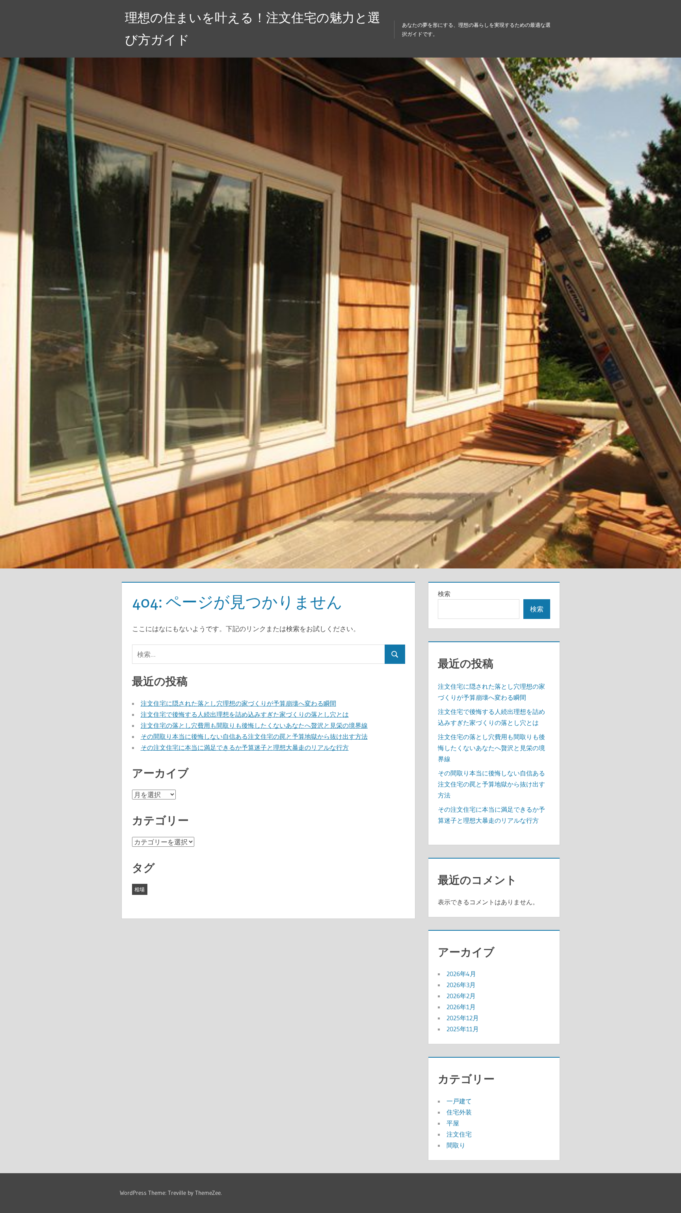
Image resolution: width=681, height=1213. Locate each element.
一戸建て (459, 1101)
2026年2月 (461, 996)
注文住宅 (459, 1134)
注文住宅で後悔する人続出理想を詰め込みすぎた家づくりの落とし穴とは (245, 714)
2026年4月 (461, 974)
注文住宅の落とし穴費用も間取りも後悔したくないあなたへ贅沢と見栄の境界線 (254, 725)
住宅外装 (459, 1112)
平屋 (453, 1123)
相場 (139, 889)
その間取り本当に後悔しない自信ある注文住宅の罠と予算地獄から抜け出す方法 (254, 736)
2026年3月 (461, 985)
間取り (456, 1145)
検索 (444, 594)
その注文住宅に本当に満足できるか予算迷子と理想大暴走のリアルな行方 (245, 747)
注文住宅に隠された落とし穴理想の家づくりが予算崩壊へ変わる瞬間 (238, 703)
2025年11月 (463, 1029)
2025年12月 (463, 1018)
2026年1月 (461, 1007)
